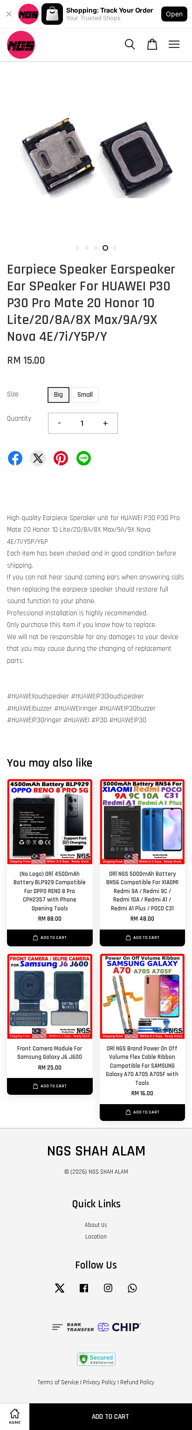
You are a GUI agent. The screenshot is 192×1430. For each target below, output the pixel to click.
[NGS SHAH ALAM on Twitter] (59, 1292)
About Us (96, 1225)
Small (85, 394)
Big (58, 394)
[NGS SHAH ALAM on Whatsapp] (132, 1292)
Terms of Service (58, 1382)
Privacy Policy (99, 1382)
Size (13, 394)
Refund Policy (137, 1382)
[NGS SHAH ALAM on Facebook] (83, 1292)
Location (96, 1236)
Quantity (19, 418)
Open (174, 14)
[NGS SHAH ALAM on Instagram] (108, 1292)
